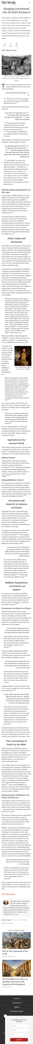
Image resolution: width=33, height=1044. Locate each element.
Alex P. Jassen (8, 987)
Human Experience (8, 923)
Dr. (3, 987)
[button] (29, 2)
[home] (8, 3)
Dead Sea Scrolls (22, 920)
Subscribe (19, 1040)
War (14, 920)
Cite (16, 46)
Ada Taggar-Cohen (10, 956)
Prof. (3, 956)
